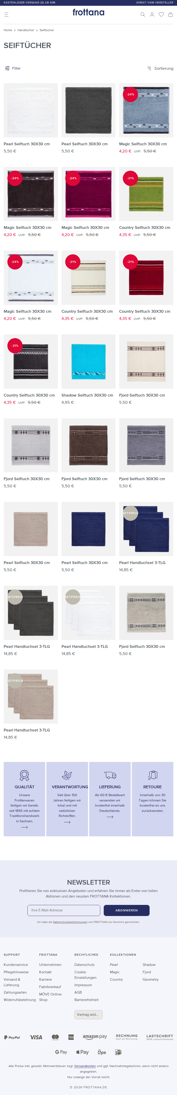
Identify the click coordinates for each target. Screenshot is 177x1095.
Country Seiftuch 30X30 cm (144, 228)
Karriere (45, 980)
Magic (115, 972)
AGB (78, 993)
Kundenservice (16, 965)
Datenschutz (84, 965)
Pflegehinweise (16, 972)
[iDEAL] (118, 1052)
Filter (16, 68)
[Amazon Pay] (95, 1037)
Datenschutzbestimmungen (70, 922)
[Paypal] (12, 1037)
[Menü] (6, 14)
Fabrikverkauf (50, 987)
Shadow (149, 965)
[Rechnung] (126, 1037)
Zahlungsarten (15, 993)
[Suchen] (143, 14)
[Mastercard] (55, 1037)
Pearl (114, 965)
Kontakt (45, 972)
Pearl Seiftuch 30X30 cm (27, 144)
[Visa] (36, 1037)
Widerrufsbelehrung (20, 1000)
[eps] (102, 1052)
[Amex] (71, 1037)
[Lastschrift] (160, 1037)
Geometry (151, 980)
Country (116, 980)
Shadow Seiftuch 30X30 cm (87, 395)
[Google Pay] (61, 1052)
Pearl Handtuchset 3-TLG (142, 563)
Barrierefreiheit (86, 1000)
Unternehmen (50, 965)
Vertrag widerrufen (90, 1015)
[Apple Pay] (82, 1052)
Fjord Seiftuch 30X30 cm (142, 395)
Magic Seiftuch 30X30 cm (143, 144)
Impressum (83, 985)
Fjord (147, 972)
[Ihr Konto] (152, 14)
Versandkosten (85, 1066)
